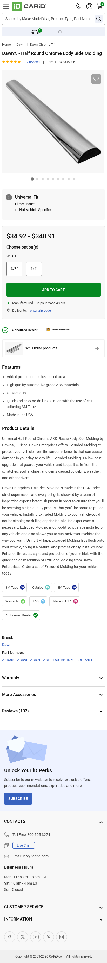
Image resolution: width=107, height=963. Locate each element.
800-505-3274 (38, 834)
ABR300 (8, 660)
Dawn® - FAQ (38, 601)
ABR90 (22, 660)
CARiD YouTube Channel (35, 936)
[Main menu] (6, 6)
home (6, 44)
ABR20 (35, 660)
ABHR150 (51, 660)
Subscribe (18, 799)
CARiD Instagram (61, 936)
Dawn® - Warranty (14, 601)
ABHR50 (68, 660)
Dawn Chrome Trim (43, 44)
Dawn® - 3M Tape (14, 587)
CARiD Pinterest (48, 936)
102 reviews (32, 62)
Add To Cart (53, 290)
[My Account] (89, 6)
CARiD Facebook (9, 936)
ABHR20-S (84, 660)
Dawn (20, 44)
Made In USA (64, 601)
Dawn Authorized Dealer (21, 615)
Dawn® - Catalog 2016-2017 (40, 587)
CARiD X (22, 936)
